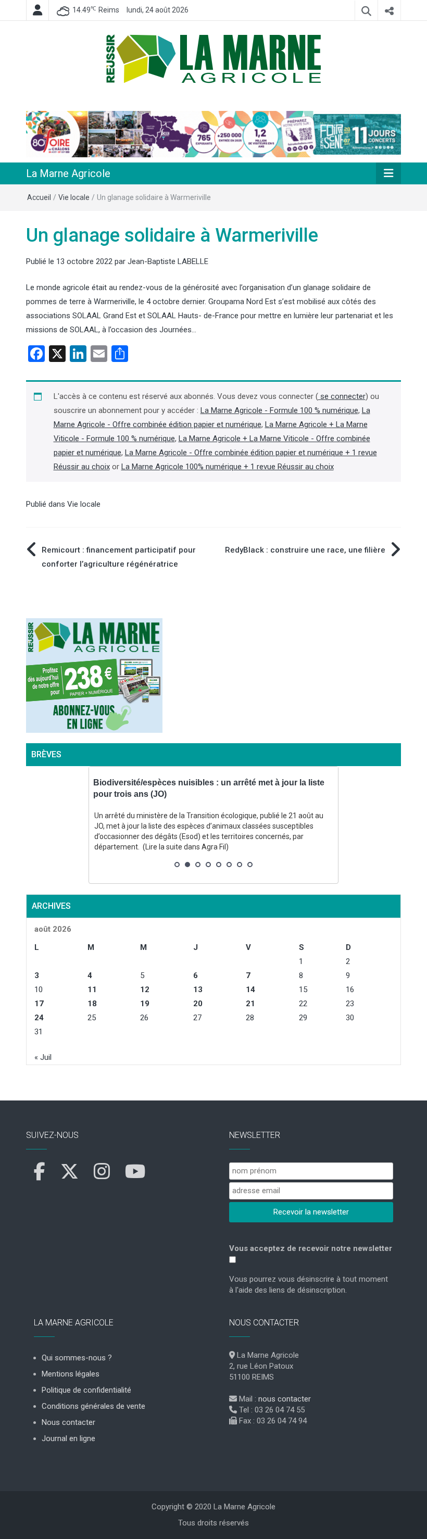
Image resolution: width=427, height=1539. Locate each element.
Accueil (39, 197)
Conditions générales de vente (93, 1406)
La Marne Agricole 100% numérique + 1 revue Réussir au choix (227, 466)
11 (92, 989)
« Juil (43, 1057)
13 (198, 989)
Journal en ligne (68, 1438)
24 (39, 1017)
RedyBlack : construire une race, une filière (305, 550)
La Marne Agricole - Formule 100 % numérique (279, 410)
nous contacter (284, 1399)
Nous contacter (68, 1422)
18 (92, 1003)
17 (39, 1003)
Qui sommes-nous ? (77, 1357)
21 (250, 1003)
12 (144, 989)
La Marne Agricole (68, 173)
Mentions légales (70, 1374)
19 (144, 1003)
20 (198, 1003)
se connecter (342, 396)
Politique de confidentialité (86, 1390)
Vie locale (74, 197)
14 (250, 989)
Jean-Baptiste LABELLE (168, 261)
